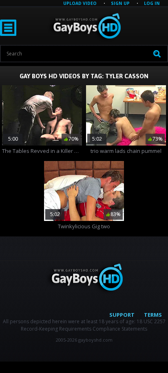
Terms (153, 314)
